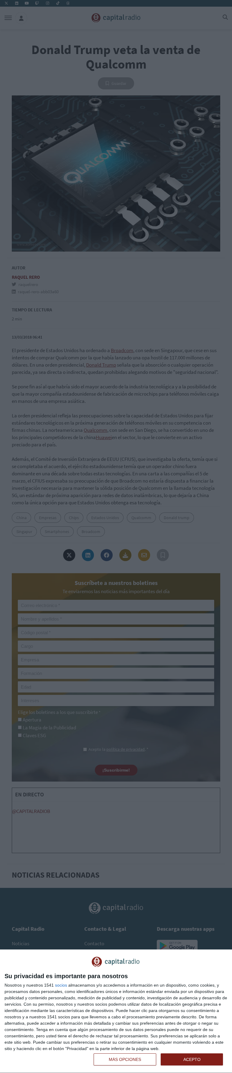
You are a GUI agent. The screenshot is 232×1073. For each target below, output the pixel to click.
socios (61, 985)
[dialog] (116, 1011)
